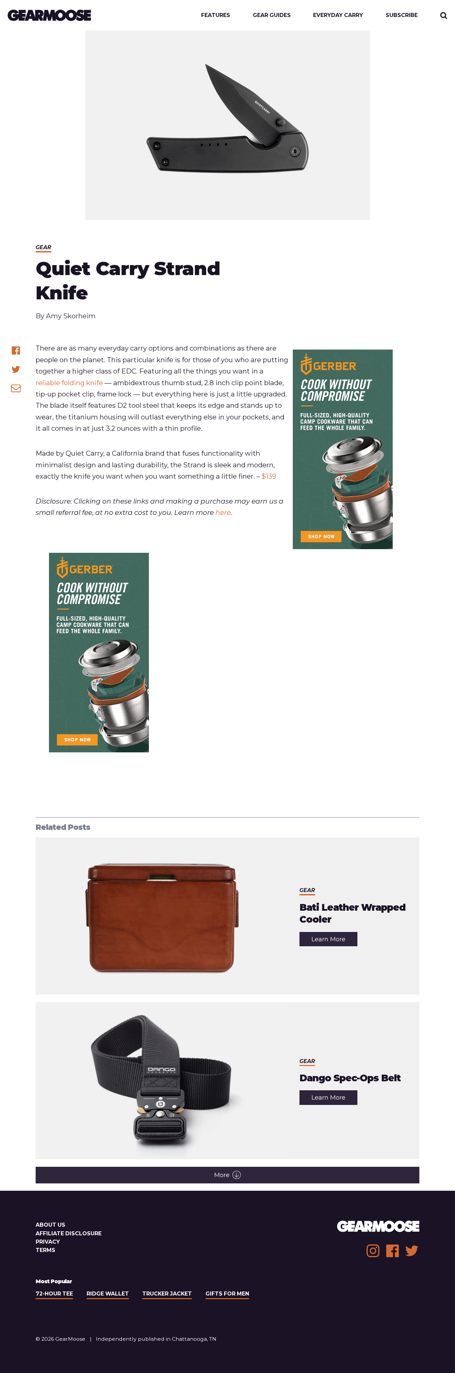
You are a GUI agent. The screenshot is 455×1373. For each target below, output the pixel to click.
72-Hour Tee (54, 1294)
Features (215, 15)
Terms (45, 1250)
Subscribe (402, 15)
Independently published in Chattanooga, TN (156, 1339)
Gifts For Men (227, 1294)
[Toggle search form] (444, 15)
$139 (268, 476)
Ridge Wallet (108, 1294)
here (223, 512)
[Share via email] (16, 388)
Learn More (334, 941)
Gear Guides (272, 15)
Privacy (48, 1242)
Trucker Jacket (167, 1294)
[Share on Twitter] (16, 369)
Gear (43, 247)
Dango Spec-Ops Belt (350, 1078)
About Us (50, 1225)
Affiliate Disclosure (69, 1233)
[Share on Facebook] (16, 350)
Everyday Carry (338, 15)
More (221, 1175)
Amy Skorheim (71, 316)
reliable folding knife (69, 383)
